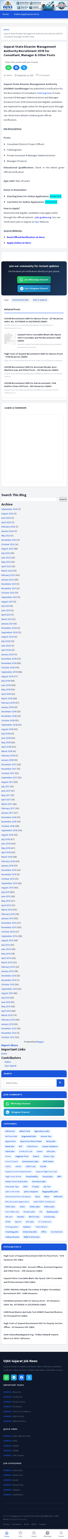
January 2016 (7, 866)
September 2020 (9, 632)
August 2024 (7, 514)
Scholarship (49, 1216)
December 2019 (9, 659)
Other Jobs (35, 1206)
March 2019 (7, 698)
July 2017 (5, 786)
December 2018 (9, 711)
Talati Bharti (41, 1227)
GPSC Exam (48, 1161)
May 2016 (6, 848)
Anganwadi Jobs (29, 1136)
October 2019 (8, 667)
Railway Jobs (52, 1211)
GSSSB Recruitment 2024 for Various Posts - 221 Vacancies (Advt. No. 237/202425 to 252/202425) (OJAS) (33, 320)
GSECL (8, 1166)
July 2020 (5, 641)
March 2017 (6, 804)
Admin (8, 1062)
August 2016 (7, 835)
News (46, 1196)
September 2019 (9, 672)
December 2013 (8, 976)
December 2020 (9, 628)
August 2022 (7, 549)
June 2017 (6, 791)
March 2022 (7, 571)
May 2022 (6, 562)
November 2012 (9, 1033)
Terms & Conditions (22, 1411)
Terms (26, 1524)
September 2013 (9, 989)
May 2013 (5, 1006)
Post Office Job (12, 1211)
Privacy (6, 1524)
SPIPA (7, 1221)
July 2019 (5, 681)
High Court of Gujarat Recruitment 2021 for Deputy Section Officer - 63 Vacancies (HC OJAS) (33, 1325)
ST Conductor (44, 1221)
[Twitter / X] (29, 1377)
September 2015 (9, 883)
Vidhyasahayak (12, 1237)
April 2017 (6, 800)
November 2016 (9, 822)
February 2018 (8, 756)
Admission (10, 1131)
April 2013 (6, 1011)
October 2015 (8, 879)
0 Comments (44, 75)
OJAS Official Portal (21, 1436)
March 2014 (7, 962)
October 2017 (8, 773)
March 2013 (6, 1015)
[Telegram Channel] (14, 1377)
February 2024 (8, 527)
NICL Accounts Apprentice (17, 1201)
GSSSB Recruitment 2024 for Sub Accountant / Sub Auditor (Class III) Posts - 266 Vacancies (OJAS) (30, 385)
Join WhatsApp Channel (36, 280)
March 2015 (6, 910)
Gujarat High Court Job (46, 1171)
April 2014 (6, 958)
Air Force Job (11, 1136)
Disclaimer (17, 1406)
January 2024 (7, 531)
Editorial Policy (19, 1421)
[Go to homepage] (34, 5)
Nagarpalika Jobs (50, 1191)
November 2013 (8, 980)
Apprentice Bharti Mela (31, 1141)
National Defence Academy (18, 1196)
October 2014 (8, 932)
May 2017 (5, 795)
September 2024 (9, 509)
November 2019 (9, 663)
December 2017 (8, 764)
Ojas (37, 222)
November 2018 (9, 716)
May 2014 (6, 954)
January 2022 (7, 580)
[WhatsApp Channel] (6, 1377)
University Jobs (30, 1231)
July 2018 (5, 733)
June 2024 (6, 518)
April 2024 (6, 522)
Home (6, 14)
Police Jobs (49, 1206)
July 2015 (5, 892)
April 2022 (6, 566)
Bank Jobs (9, 1146)
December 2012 (8, 1028)
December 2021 (8, 584)
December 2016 (9, 817)
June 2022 (6, 558)
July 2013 (5, 998)
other (22, 1206)
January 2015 (7, 918)
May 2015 (5, 901)
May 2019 (6, 689)
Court (39, 1151)
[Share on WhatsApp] (8, 67)
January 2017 (7, 813)
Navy (37, 1196)
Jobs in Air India (12, 1191)
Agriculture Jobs (41, 1131)
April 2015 (6, 905)
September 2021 (9, 597)
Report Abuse (9, 1045)
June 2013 (5, 1002)
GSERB (15, 1450)
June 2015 (6, 896)
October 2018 (8, 720)
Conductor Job (25, 1151)
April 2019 (6, 694)
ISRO (25, 1186)
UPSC (43, 1231)
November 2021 (9, 588)
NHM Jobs (58, 1196)
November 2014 (9, 927)
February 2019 (8, 703)
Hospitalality (32, 1176)
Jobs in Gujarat (40, 300)
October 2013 (7, 984)
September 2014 (9, 936)
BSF (20, 1146)
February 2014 (8, 967)
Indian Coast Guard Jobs (16, 1181)
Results (20, 1216)
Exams (36, 1156)
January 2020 (7, 654)
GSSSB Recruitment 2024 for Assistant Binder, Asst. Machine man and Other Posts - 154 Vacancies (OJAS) (31, 369)
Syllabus (27, 1227)
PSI (40, 1211)
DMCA (34, 1524)
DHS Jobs (51, 1151)
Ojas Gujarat (11, 1066)
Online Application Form (26, 14)
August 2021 (7, 602)
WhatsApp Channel (20, 1103)
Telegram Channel (20, 1112)
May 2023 (6, 536)
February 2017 (8, 808)
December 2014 (9, 923)
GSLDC (18, 1166)
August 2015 (7, 888)
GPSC (15, 1441)
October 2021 (8, 593)
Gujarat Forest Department (18, 1171)
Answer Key (46, 1136)
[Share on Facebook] (16, 67)
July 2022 (5, 553)
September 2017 (9, 778)
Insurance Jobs (39, 1181)
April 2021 (6, 615)
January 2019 (7, 707)
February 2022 (8, 575)
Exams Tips (49, 1156)
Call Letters (32, 1146)
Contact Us (17, 1397)
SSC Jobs (30, 1221)
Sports (18, 1221)
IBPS (59, 1176)
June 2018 (6, 738)
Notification (18, 1494)
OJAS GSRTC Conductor (44, 1201)
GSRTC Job (30, 1166)
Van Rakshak (56, 1231)
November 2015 (9, 874)
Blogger (40, 1042)
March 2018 (7, 751)
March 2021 (6, 619)
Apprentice (10, 1141)
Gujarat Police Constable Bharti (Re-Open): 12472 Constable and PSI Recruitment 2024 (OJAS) (39, 337)
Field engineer (44, 93)
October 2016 (8, 826)
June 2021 (6, 610)
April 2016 (6, 852)
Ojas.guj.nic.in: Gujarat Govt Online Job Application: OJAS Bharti (31, 1517)
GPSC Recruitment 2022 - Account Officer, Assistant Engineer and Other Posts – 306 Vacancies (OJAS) (33, 1269)
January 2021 (7, 624)
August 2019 (7, 676)
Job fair (47, 1186)
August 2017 (7, 782)
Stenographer (11, 1227)
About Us (17, 1392)
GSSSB (43, 1166)
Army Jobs (50, 1141)
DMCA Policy (18, 1416)
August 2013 (7, 993)
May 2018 (6, 742)
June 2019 (6, 685)
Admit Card (24, 1131)
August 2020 (7, 637)
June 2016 (6, 844)
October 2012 (8, 1037)
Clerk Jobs (10, 1151)
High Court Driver (13, 1176)
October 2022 (8, 544)
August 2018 (7, 729)
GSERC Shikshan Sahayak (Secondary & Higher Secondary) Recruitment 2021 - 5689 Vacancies (32, 1291)
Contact (42, 1524)
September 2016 (9, 830)
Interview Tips (12, 1186)
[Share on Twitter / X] (24, 67)
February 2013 (8, 1020)
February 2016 (8, 861)
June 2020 (6, 646)
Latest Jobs (18, 1470)
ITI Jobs (35, 1186)
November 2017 (9, 769)
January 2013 (7, 1024)
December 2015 (8, 870)
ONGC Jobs (10, 1206)
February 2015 (8, 914)
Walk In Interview (31, 1237)
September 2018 (9, 725)
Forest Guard (11, 1161)
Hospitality (48, 1176)
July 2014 (5, 945)
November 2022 (9, 540)
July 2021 (5, 606)
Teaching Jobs (11, 1231)
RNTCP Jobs (34, 1216)
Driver (8, 1156)
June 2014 (6, 949)
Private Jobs (29, 1211)
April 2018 (6, 747)
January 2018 (7, 760)
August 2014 (7, 940)
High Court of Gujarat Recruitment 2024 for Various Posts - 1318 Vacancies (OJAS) (33, 355)
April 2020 (6, 650)
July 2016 (5, 839)
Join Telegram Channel (36, 288)
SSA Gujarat (18, 1455)
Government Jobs (20, 300)
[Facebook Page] (21, 1377)
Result (15, 1480)
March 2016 (7, 857)
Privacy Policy (19, 1402)
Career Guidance (50, 1146)
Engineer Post (22, 1156)
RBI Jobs (9, 1216)
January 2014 (7, 971)
